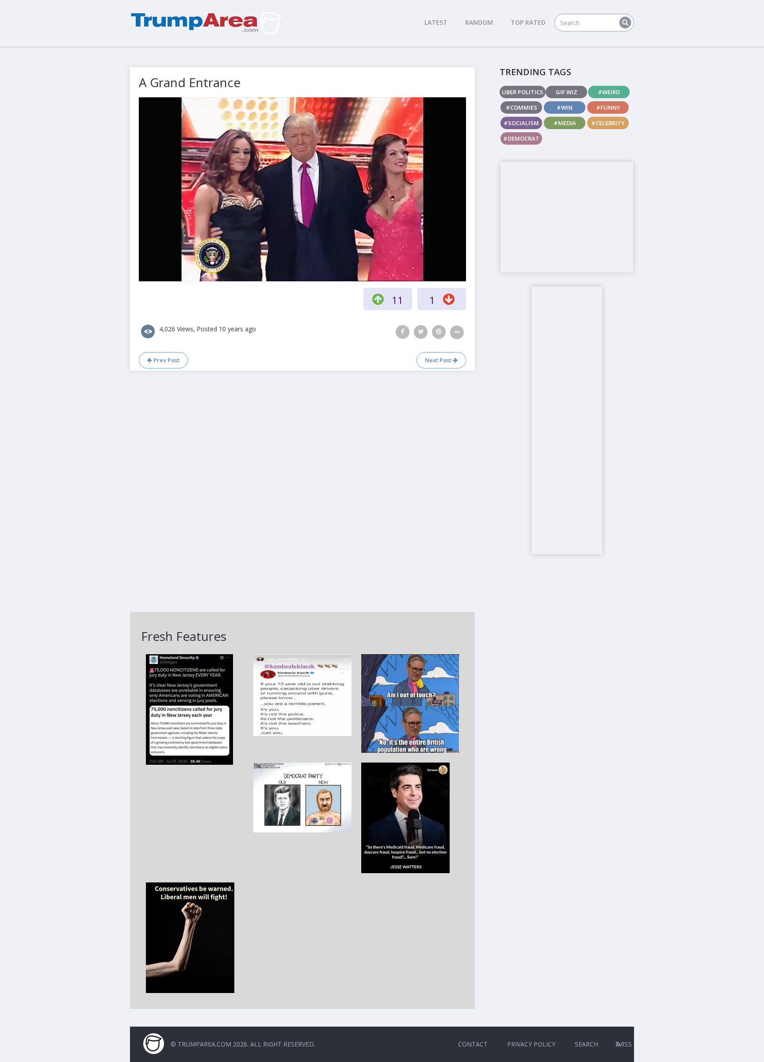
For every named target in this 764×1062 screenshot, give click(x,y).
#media (565, 123)
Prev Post (166, 360)
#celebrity (608, 123)
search (586, 1044)
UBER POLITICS (522, 92)
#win (565, 107)
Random (479, 22)
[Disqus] (302, 490)
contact (473, 1044)
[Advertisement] (566, 217)
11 (397, 300)
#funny (608, 107)
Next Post (439, 360)
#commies (521, 107)
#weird (609, 92)
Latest (435, 22)
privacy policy (531, 1044)
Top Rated (528, 22)
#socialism (521, 123)
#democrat (521, 138)
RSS (626, 1044)
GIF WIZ (566, 92)
